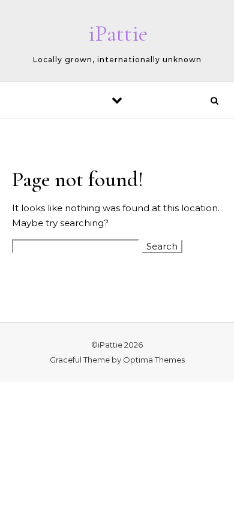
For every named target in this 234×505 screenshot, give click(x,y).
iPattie (118, 33)
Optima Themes (154, 359)
